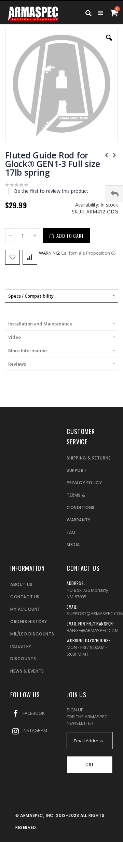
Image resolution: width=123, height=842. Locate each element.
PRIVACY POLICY (84, 483)
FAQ (71, 532)
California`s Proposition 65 (77, 253)
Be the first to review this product (51, 191)
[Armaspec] (33, 12)
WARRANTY (79, 520)
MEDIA (73, 544)
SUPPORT (76, 470)
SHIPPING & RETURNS (89, 458)
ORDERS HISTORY (28, 621)
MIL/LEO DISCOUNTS (32, 634)
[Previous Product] (106, 154)
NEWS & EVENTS (27, 671)
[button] (109, 43)
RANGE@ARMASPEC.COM (93, 630)
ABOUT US (21, 584)
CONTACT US (25, 597)
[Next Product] (114, 154)
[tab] (61, 296)
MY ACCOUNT (25, 609)
